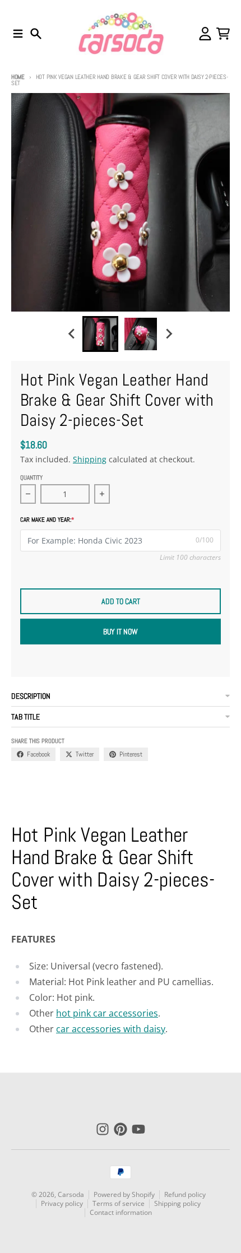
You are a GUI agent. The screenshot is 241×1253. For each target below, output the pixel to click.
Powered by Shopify (124, 1194)
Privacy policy (62, 1203)
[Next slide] (169, 334)
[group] (100, 334)
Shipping (89, 459)
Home (18, 77)
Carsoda (71, 1194)
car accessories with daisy (110, 1029)
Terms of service (118, 1203)
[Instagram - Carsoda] (102, 1129)
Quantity (31, 477)
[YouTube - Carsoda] (138, 1129)
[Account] (205, 33)
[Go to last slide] (72, 334)
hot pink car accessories (107, 1013)
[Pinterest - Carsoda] (120, 1129)
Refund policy (185, 1194)
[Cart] (223, 33)
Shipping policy (177, 1203)
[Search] (36, 33)
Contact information (121, 1212)
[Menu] (18, 33)
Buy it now (120, 631)
